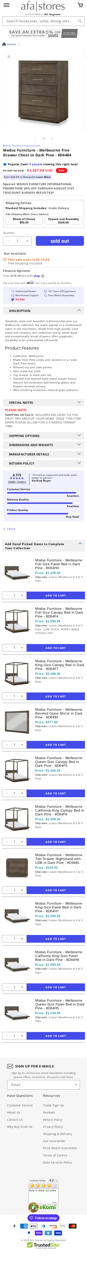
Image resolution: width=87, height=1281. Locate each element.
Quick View (57, 587)
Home (11, 44)
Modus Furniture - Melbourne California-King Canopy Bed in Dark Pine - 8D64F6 (59, 810)
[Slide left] (34, 138)
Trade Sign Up (53, 1105)
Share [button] (11, 529)
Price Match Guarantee (60, 1148)
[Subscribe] (75, 1085)
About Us (13, 1112)
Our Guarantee (54, 1141)
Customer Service (20, 1105)
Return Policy (53, 1120)
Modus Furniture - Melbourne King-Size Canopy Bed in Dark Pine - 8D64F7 (60, 665)
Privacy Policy (53, 1127)
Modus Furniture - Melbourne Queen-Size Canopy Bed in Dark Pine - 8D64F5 (58, 762)
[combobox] (43, 21)
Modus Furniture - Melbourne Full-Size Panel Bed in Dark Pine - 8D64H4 (58, 564)
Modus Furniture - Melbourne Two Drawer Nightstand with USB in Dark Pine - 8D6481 (58, 859)
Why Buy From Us (20, 1127)
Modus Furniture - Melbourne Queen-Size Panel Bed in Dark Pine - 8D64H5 (60, 1004)
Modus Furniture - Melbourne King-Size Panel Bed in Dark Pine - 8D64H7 (58, 907)
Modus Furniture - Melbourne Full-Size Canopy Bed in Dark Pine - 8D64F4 (59, 612)
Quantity (8, 233)
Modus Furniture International (21, 145)
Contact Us (15, 1120)
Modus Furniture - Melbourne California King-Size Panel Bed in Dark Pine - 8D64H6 (58, 956)
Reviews (49, 1112)
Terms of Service (55, 1155)
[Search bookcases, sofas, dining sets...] (79, 21)
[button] (80, 5)
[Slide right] (52, 138)
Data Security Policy (57, 1162)
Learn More (43, 177)
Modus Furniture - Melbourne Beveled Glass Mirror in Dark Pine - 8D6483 (59, 713)
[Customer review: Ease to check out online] (43, 1195)
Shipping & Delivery (57, 1134)
